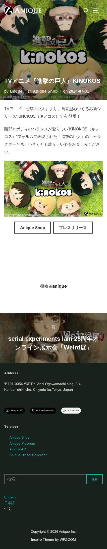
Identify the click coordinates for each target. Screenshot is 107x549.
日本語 (9, 503)
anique (15, 91)
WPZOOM (68, 539)
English (10, 497)
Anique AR (17, 449)
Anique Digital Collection (28, 455)
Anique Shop (45, 91)
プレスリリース (73, 227)
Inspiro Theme (42, 539)
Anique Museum (22, 443)
